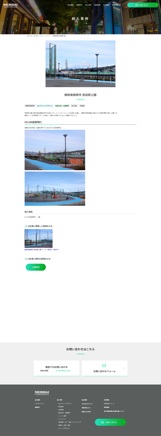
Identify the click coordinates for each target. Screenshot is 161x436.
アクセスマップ (39, 403)
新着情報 (115, 5)
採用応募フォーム (109, 403)
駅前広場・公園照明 (62, 106)
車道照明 (61, 407)
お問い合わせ (143, 5)
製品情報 (97, 5)
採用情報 (106, 5)
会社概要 (70, 5)
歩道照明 (61, 410)
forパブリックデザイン (45, 106)
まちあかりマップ (87, 404)
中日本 (82, 106)
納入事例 (88, 5)
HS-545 (74, 106)
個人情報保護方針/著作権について (114, 411)
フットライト (62, 419)
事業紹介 (79, 5)
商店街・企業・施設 (64, 425)
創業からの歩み (86, 412)
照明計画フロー (86, 408)
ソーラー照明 (62, 416)
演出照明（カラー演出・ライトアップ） (70, 422)
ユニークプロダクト (64, 428)
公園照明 (36, 267)
